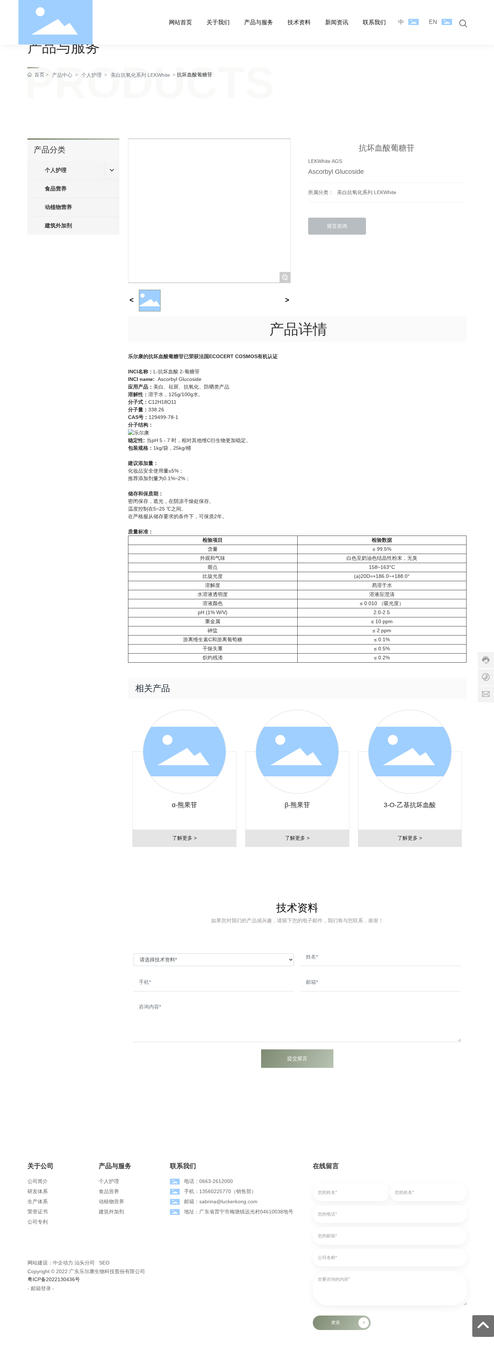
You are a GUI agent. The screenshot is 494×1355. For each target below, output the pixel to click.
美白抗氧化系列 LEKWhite (366, 192)
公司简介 (37, 1181)
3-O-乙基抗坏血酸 (410, 805)
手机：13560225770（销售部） (220, 1191)
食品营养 (109, 1191)
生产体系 (37, 1201)
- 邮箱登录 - (40, 1288)
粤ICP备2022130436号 (53, 1279)
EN (433, 22)
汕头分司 (84, 1263)
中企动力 (63, 1263)
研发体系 (37, 1191)
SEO (104, 1263)
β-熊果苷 (297, 805)
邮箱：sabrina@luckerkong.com (220, 1201)
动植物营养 (111, 1201)
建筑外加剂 (111, 1212)
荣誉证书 (37, 1212)
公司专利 (37, 1222)
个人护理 (109, 1181)
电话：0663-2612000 (208, 1181)
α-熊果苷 (184, 805)
